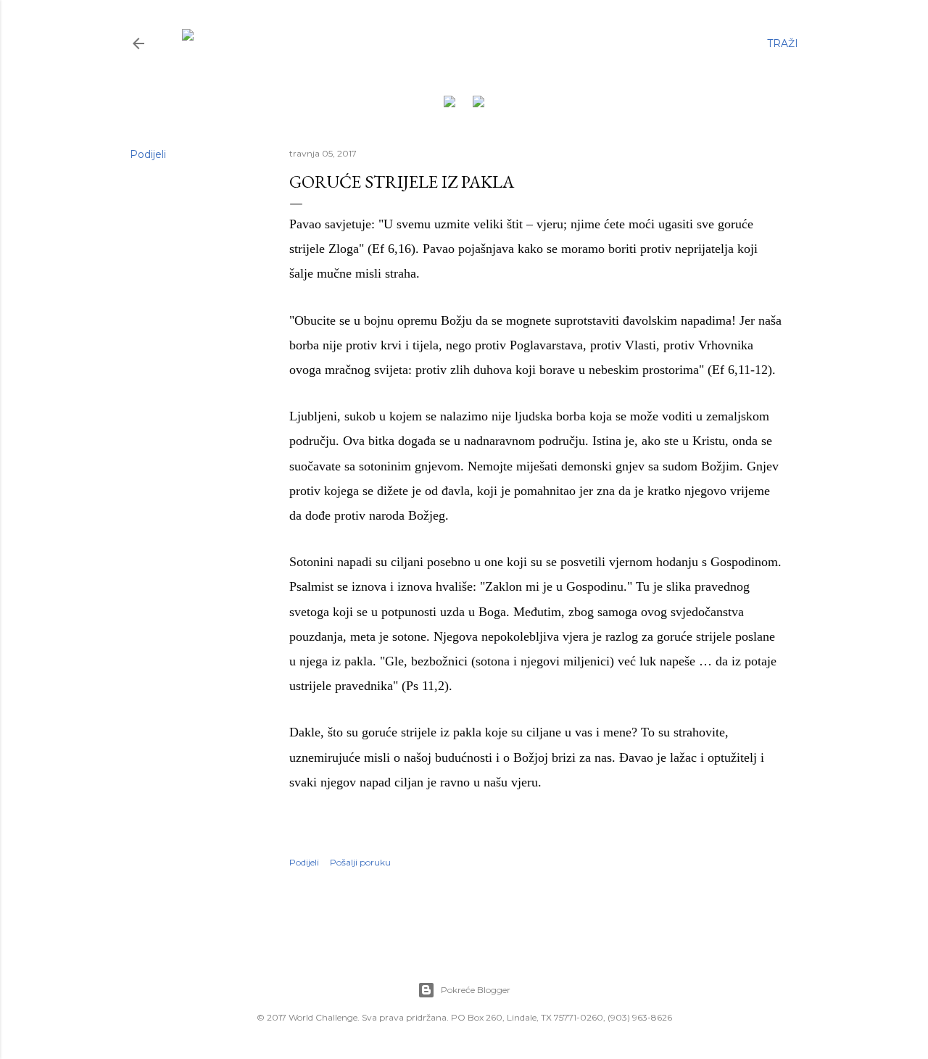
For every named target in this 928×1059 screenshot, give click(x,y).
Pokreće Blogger (475, 989)
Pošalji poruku (360, 862)
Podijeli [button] (148, 154)
